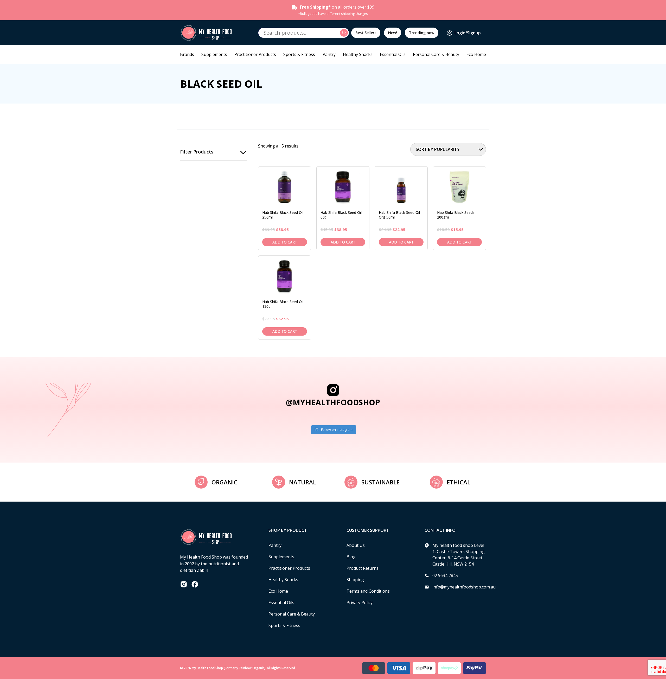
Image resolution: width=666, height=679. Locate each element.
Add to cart (284, 242)
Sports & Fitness (299, 54)
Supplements (214, 54)
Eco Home (476, 54)
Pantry (329, 54)
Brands (187, 54)
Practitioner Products (255, 54)
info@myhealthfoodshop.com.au (464, 587)
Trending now (421, 32)
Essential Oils (393, 54)
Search (345, 33)
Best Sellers (365, 32)
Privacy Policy (360, 602)
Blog (351, 557)
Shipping (355, 579)
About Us (356, 545)
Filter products (196, 152)
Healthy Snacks (358, 54)
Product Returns (363, 568)
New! (392, 32)
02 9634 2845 (445, 575)
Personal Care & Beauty (436, 54)
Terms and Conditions (368, 591)
